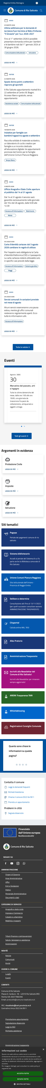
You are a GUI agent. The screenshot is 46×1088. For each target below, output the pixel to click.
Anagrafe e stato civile (14, 909)
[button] (23, 1084)
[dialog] (23, 1067)
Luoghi (8, 974)
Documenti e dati (12, 897)
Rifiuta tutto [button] (23, 1079)
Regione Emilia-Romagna (14, 2)
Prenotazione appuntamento (16, 1019)
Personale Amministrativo (15, 893)
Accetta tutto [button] (23, 1073)
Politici (8, 889)
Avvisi (11, 20)
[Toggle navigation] (4, 10)
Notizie (11, 74)
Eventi (8, 977)
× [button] (43, 1049)
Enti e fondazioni (12, 886)
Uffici (7, 882)
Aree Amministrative (13, 878)
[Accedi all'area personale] (37, 3)
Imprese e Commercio (14, 913)
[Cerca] (41, 10)
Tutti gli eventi (20, 436)
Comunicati (10, 959)
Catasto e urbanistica (13, 916)
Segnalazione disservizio (15, 1023)
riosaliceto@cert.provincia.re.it (18, 1005)
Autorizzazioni (11, 943)
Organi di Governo (12, 874)
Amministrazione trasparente (17, 1045)
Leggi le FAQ (10, 1027)
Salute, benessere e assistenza (17, 940)
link (10, 1068)
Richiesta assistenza (13, 1030)
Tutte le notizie (22, 347)
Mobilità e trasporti (13, 920)
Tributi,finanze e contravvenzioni (18, 936)
